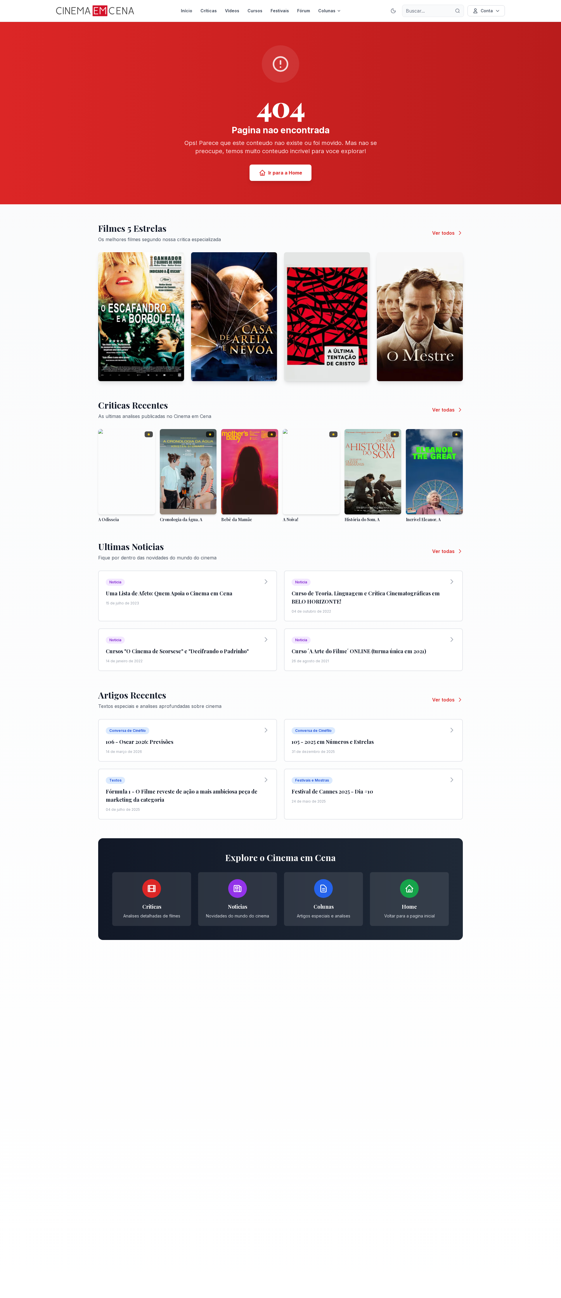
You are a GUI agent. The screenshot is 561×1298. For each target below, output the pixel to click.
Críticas (208, 10)
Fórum (303, 10)
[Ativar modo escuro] (393, 11)
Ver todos (443, 233)
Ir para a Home (285, 173)
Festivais (280, 10)
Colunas (326, 10)
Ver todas (443, 410)
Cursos (254, 10)
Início (186, 10)
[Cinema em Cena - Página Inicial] (95, 11)
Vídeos (232, 10)
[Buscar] (457, 10)
